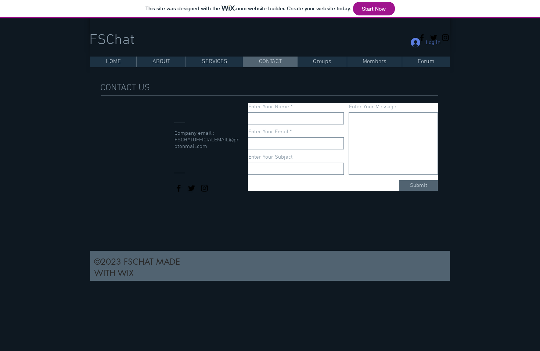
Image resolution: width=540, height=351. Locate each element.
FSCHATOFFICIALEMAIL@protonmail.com (206, 143)
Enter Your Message (372, 107)
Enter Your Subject (270, 157)
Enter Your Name (268, 107)
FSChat (111, 40)
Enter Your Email (268, 132)
